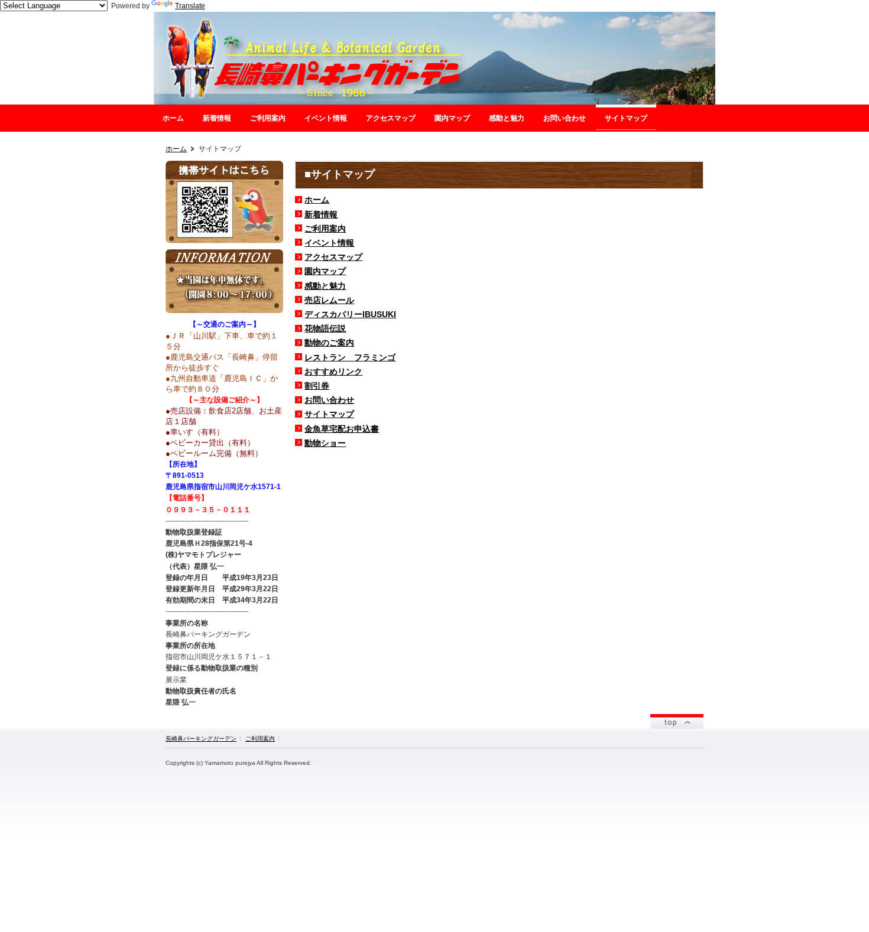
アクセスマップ (333, 257)
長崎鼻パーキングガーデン (201, 738)
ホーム (176, 149)
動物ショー (325, 443)
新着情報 (321, 214)
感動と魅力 (325, 286)
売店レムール (329, 300)
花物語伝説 (325, 328)
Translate (190, 6)
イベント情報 (329, 242)
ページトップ (676, 721)
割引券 (316, 385)
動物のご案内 (329, 342)
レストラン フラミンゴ (349, 357)
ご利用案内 (325, 228)
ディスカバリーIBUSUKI (350, 314)
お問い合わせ (329, 400)
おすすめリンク (333, 371)
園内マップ (325, 271)
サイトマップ (329, 414)
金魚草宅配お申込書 (341, 429)
